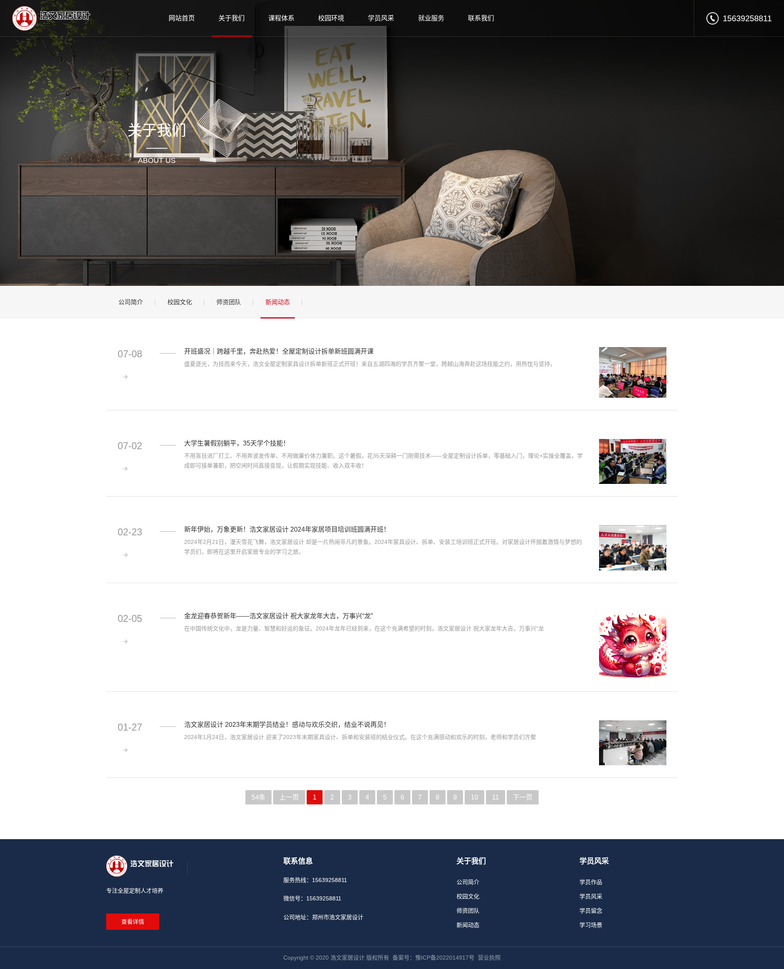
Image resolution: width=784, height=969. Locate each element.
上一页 (289, 797)
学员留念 (590, 910)
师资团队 (228, 301)
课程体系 (281, 18)
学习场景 (590, 925)
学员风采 (381, 18)
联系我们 (481, 18)
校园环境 (331, 18)
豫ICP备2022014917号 (444, 957)
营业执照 (489, 957)
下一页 (522, 797)
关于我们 (231, 18)
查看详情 (132, 921)
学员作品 (590, 882)
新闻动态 (277, 301)
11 (495, 797)
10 (474, 797)
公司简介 (130, 301)
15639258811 (747, 18)
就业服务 (431, 18)
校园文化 (179, 301)
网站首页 (182, 18)
